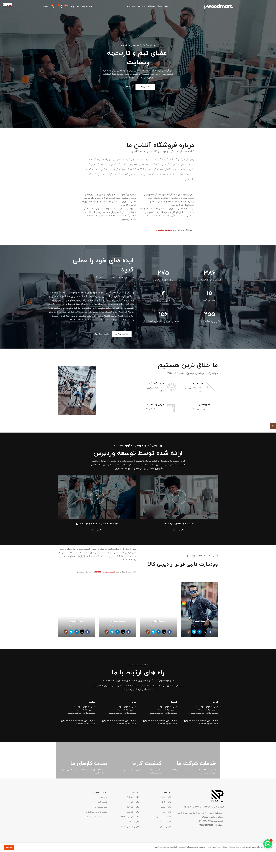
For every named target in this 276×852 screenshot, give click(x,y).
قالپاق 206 (166, 802)
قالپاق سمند (166, 807)
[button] (179, 497)
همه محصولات (100, 807)
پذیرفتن (9, 847)
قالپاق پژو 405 (132, 797)
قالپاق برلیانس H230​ (130, 826)
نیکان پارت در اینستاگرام (96, 812)
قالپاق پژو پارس (132, 812)
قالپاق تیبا (134, 821)
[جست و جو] (73, 6)
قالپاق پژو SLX (132, 807)
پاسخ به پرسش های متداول (95, 817)
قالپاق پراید (166, 797)
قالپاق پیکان (165, 826)
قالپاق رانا (135, 802)
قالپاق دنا (167, 812)
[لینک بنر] (192, 760)
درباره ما (103, 797)
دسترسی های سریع (98, 792)
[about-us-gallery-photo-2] (77, 390)
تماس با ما (102, 802)
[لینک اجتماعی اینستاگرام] (273, 426)
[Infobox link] (198, 389)
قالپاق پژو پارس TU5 (130, 817)
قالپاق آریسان (165, 821)
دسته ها (167, 792)
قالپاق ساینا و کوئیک (162, 817)
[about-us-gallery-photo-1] (116, 390)
